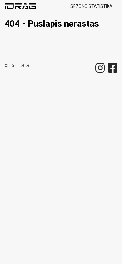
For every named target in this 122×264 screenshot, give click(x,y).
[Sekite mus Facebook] (112, 68)
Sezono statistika (91, 6)
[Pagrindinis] (23, 6)
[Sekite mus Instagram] (100, 68)
